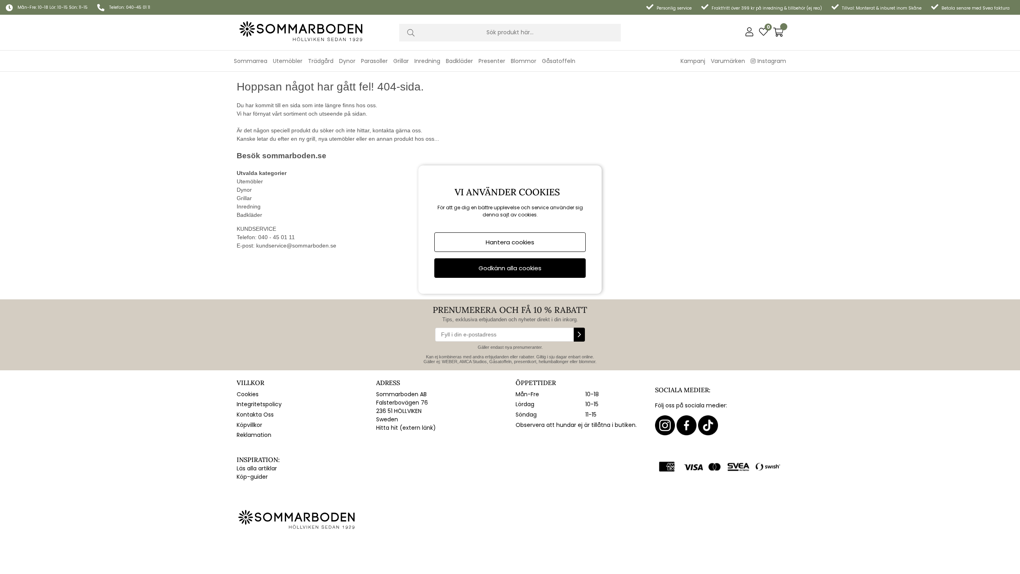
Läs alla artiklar (257, 468)
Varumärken (728, 61)
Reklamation (254, 435)
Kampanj (693, 61)
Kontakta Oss (255, 415)
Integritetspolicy (259, 404)
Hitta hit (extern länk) (406, 428)
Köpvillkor (249, 425)
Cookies (248, 394)
